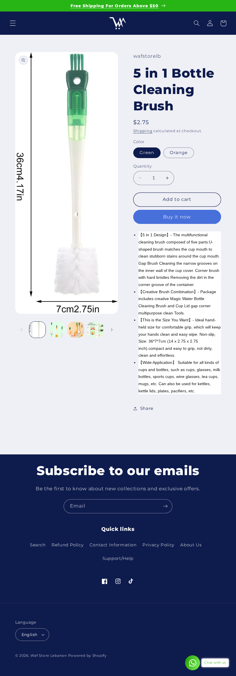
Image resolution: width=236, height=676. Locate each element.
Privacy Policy (158, 545)
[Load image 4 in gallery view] (76, 330)
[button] (12, 23)
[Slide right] (111, 329)
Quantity (142, 166)
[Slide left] (21, 329)
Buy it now (177, 217)
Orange (179, 152)
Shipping (143, 131)
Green (147, 152)
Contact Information (113, 545)
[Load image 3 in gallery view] (57, 330)
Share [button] (146, 408)
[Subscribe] (165, 506)
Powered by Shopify (87, 656)
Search (38, 545)
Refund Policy (67, 545)
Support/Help (118, 558)
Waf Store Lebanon (49, 656)
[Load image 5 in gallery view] (95, 330)
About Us (190, 545)
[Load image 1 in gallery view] (37, 330)
